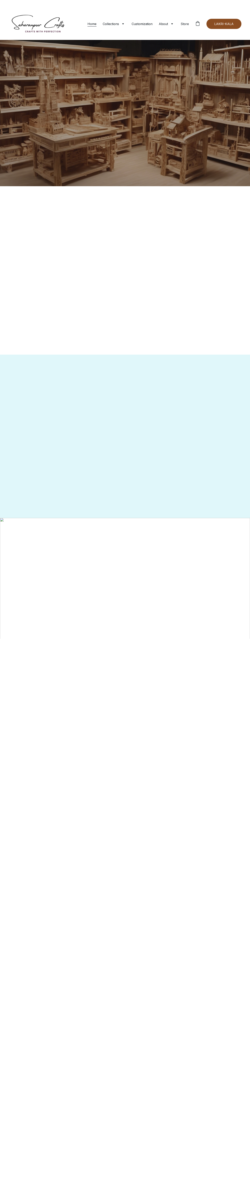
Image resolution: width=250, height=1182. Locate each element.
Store (185, 24)
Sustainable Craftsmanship (44, 158)
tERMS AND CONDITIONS (93, 646)
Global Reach (125, 158)
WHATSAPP (125, 130)
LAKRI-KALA (224, 24)
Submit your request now (195, 687)
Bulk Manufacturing (125, 166)
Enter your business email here (194, 667)
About (163, 24)
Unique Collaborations (205, 158)
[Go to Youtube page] (48, 678)
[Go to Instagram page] (35, 678)
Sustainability (137, 646)
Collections (111, 24)
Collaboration (183, 646)
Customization (142, 24)
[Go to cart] (197, 24)
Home (92, 24)
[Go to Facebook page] (23, 678)
